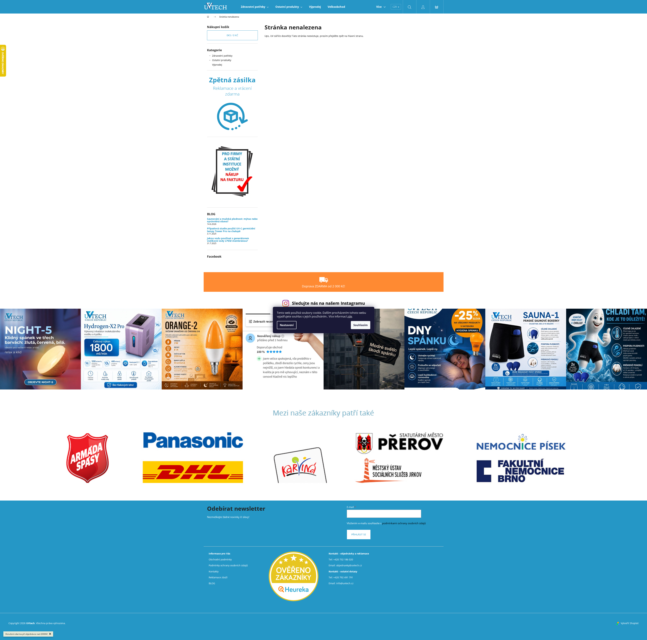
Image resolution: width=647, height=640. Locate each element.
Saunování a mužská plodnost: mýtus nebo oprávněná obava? (232, 220)
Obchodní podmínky (220, 559)
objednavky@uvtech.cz (349, 565)
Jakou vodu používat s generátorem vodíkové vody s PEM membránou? (228, 239)
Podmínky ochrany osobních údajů (228, 565)
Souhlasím (360, 325)
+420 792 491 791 (343, 577)
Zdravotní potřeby (222, 55)
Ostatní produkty (221, 60)
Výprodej (217, 64)
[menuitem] (254, 7)
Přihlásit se (358, 534)
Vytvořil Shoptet (630, 623)
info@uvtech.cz (345, 583)
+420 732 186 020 (343, 559)
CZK (395, 6)
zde (349, 316)
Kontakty (214, 571)
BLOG (212, 583)
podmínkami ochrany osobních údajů (404, 523)
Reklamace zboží (218, 577)
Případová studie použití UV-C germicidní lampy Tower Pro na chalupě (231, 229)
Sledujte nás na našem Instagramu (328, 303)
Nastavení (287, 325)
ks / (232, 35)
